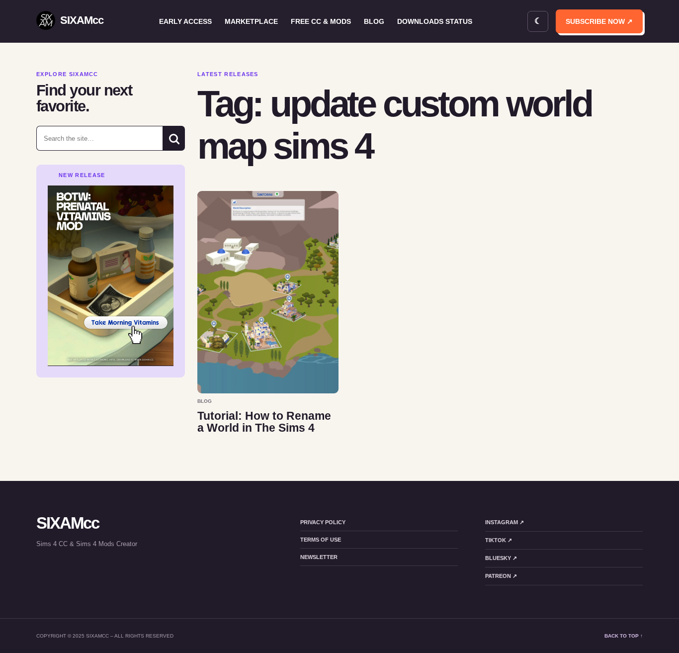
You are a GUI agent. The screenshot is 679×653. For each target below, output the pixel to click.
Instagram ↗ (504, 522)
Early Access (185, 21)
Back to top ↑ (623, 636)
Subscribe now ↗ (599, 21)
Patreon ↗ (501, 576)
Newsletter (319, 557)
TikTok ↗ (498, 540)
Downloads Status (434, 21)
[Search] (174, 138)
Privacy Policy (322, 522)
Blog (374, 21)
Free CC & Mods (321, 21)
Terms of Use (320, 540)
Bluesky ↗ (501, 558)
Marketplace (251, 21)
